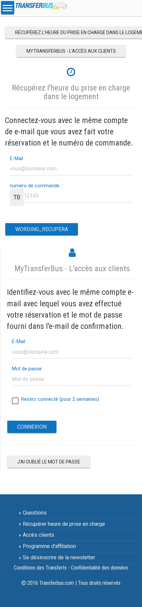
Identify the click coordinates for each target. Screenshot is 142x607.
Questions (34, 513)
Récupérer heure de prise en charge (63, 524)
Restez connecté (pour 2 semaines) (58, 399)
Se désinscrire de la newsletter (58, 557)
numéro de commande (34, 185)
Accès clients (37, 535)
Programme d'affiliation (48, 546)
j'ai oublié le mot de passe (48, 461)
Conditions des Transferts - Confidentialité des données (71, 568)
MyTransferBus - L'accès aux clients (71, 51)
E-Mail (16, 158)
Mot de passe (27, 368)
